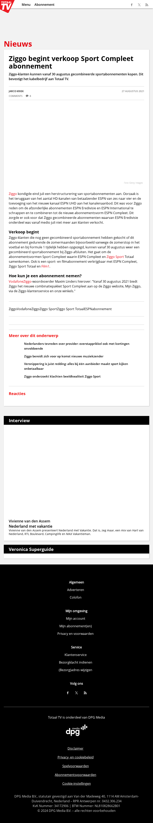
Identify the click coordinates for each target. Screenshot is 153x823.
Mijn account (75, 618)
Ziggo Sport (115, 257)
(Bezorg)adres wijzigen (75, 670)
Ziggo (13, 194)
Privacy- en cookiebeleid (76, 757)
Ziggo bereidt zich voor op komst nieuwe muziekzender (63, 356)
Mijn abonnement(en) (75, 626)
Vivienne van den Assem (29, 521)
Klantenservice (76, 655)
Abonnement (44, 4)
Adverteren (75, 590)
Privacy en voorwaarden (75, 633)
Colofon (75, 597)
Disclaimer (75, 748)
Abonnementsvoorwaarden (75, 775)
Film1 (45, 266)
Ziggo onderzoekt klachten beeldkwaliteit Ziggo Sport (62, 376)
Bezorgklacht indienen (75, 662)
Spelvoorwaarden (75, 766)
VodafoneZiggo (20, 281)
